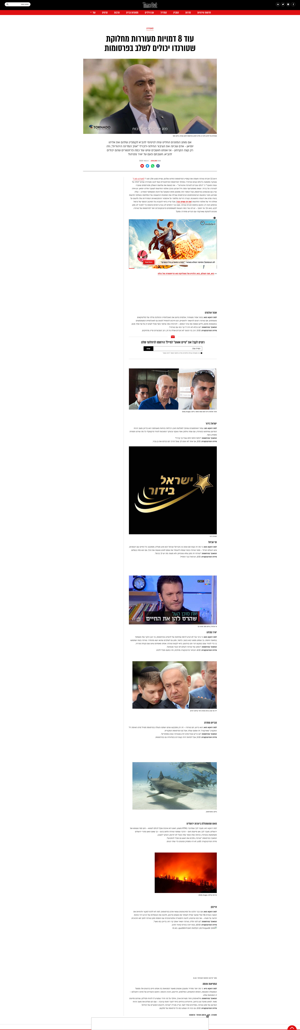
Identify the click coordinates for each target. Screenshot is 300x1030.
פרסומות (192, 1015)
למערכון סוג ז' (138, 178)
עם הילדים (149, 13)
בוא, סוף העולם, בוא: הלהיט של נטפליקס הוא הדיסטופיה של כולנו (186, 273)
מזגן (208, 1015)
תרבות (117, 13)
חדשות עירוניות (204, 13)
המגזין (176, 13)
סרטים (105, 13)
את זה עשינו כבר (184, 201)
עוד (94, 13)
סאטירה (150, 28)
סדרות (188, 13)
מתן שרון (154, 161)
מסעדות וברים (132, 13)
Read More (148, 262)
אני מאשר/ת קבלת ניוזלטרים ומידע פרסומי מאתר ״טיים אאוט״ (181, 353)
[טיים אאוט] (150, 6)
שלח (148, 348)
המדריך (163, 13)
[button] (215, 218)
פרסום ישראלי (201, 1015)
